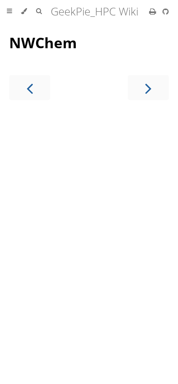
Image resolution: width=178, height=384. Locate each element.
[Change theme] (23, 11)
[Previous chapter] (29, 87)
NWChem (43, 42)
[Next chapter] (148, 87)
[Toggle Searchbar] (38, 11)
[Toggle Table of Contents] (9, 11)
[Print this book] (153, 11)
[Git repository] (165, 11)
